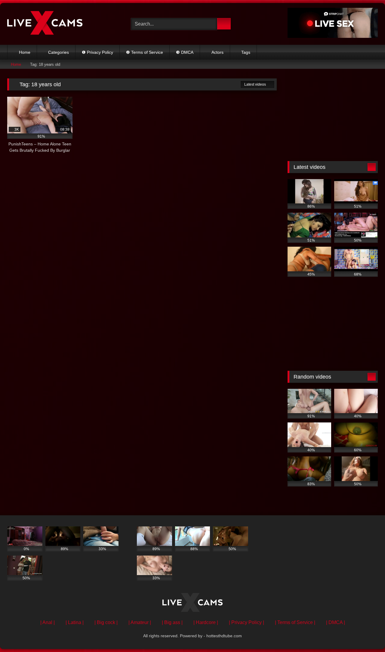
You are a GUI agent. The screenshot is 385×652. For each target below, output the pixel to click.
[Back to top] (367, 634)
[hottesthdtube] (44, 24)
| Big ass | (172, 622)
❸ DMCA (184, 52)
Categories (58, 52)
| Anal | (47, 622)
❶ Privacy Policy (97, 52)
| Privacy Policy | (246, 622)
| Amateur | (139, 622)
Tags (245, 52)
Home (24, 52)
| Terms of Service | (295, 622)
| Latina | (75, 622)
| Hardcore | (205, 622)
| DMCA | (335, 622)
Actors (217, 52)
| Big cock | (106, 622)
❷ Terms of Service (144, 52)
